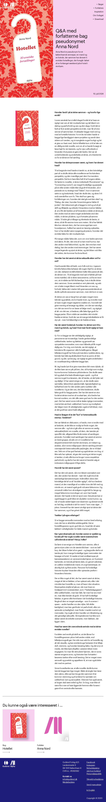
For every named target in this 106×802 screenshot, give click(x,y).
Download (99, 18)
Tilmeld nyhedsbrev (95, 779)
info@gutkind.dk (70, 779)
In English (91, 790)
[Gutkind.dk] (8, 6)
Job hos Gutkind (94, 770)
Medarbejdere (69, 782)
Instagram (91, 764)
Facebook (91, 761)
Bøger (100, 4)
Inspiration (98, 11)
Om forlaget (98, 15)
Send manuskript (94, 784)
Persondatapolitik (94, 773)
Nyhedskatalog (93, 767)
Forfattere (99, 7)
